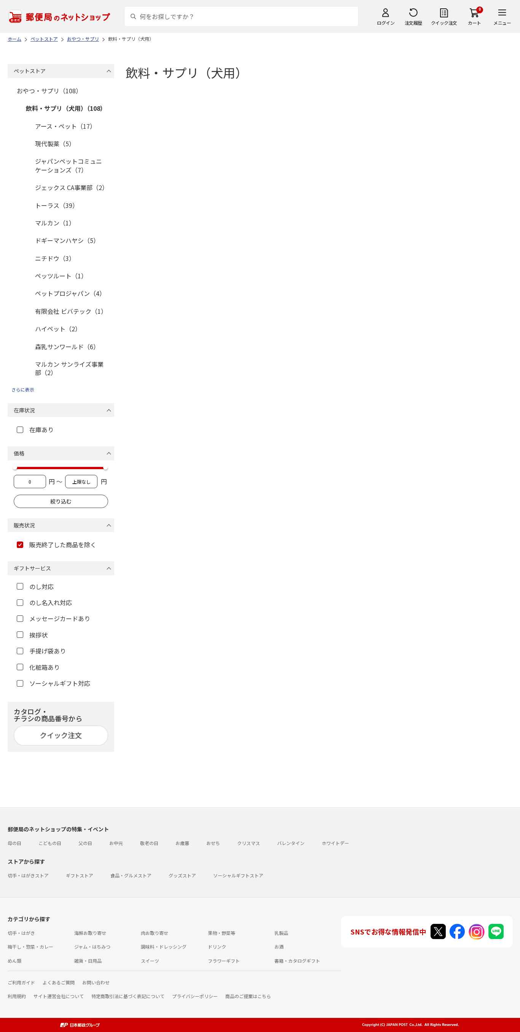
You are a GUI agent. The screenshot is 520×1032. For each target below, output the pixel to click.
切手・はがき (21, 933)
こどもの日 (49, 843)
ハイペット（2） (58, 328)
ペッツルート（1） (61, 275)
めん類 (14, 960)
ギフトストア (79, 875)
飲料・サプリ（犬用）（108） (66, 108)
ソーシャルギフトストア (238, 875)
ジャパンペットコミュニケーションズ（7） (68, 165)
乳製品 (281, 933)
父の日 (85, 843)
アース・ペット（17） (65, 126)
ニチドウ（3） (55, 258)
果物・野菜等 (221, 933)
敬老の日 (149, 843)
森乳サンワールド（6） (67, 346)
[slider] (15, 467)
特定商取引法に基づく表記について (127, 996)
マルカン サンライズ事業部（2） (69, 368)
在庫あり (41, 429)
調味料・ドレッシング (164, 946)
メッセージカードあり (59, 618)
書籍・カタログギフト (297, 960)
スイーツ (150, 960)
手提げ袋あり (47, 650)
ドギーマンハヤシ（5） (67, 240)
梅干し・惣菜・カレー (30, 946)
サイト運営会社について (58, 996)
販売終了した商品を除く (62, 544)
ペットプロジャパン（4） (70, 293)
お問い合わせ (96, 982)
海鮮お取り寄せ (90, 933)
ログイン (385, 22)
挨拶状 (38, 634)
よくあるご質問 (59, 982)
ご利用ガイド (21, 982)
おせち (213, 843)
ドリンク (217, 946)
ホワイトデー (335, 843)
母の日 (14, 843)
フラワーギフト (224, 960)
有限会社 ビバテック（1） (71, 311)
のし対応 (41, 586)
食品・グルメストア (131, 875)
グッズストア (182, 875)
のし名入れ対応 (50, 602)
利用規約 (17, 996)
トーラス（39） (56, 205)
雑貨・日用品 (88, 960)
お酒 (279, 946)
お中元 (116, 843)
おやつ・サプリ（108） (49, 90)
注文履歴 (413, 22)
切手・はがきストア (28, 875)
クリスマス (248, 843)
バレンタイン (291, 843)
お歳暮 (182, 843)
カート (474, 22)
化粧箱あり (44, 667)
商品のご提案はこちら (248, 996)
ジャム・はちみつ (92, 946)
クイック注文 (444, 22)
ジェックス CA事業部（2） (71, 187)
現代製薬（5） (55, 143)
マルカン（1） (55, 222)
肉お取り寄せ (154, 933)
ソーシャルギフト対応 (59, 683)
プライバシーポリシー (195, 996)
